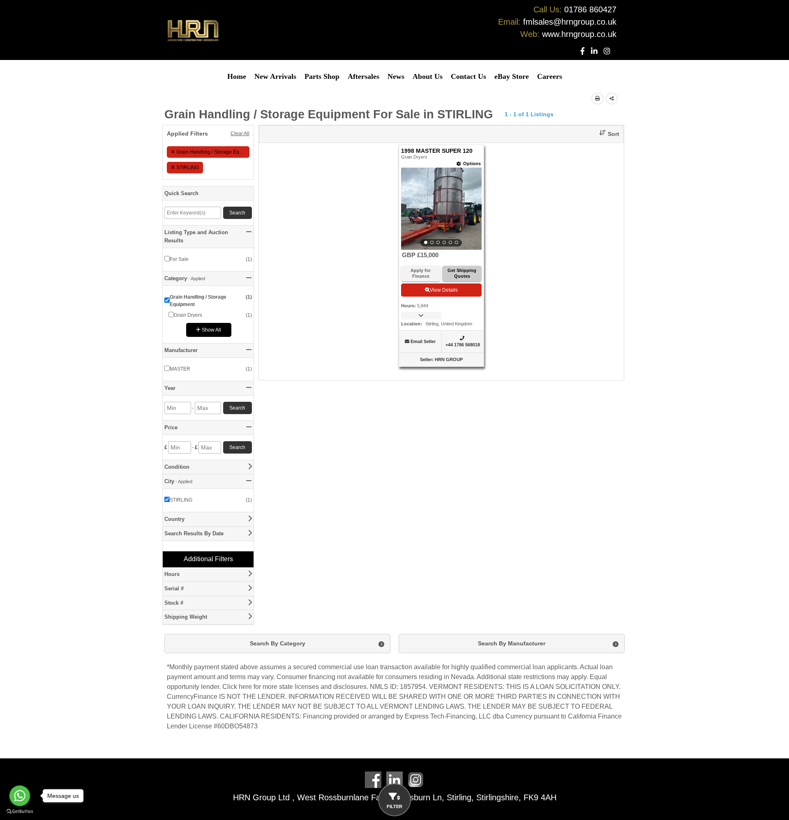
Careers (549, 76)
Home (236, 76)
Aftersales (363, 76)
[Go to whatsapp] (19, 795)
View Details (444, 290)
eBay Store (511, 76)
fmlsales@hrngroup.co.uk (569, 21)
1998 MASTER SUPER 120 (437, 151)
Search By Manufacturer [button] (511, 643)
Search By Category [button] (277, 643)
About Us (428, 76)
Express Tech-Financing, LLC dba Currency (468, 716)
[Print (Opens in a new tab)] (597, 98)
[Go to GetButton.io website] (20, 811)
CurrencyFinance (192, 696)
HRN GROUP (449, 359)
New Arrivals (275, 76)
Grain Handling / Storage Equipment (212, 152)
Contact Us (468, 76)
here (245, 686)
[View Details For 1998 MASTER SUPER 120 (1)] (441, 209)
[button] (606, 134)
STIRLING (187, 167)
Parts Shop (322, 76)
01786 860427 (590, 9)
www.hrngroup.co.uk (579, 34)
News (396, 76)
